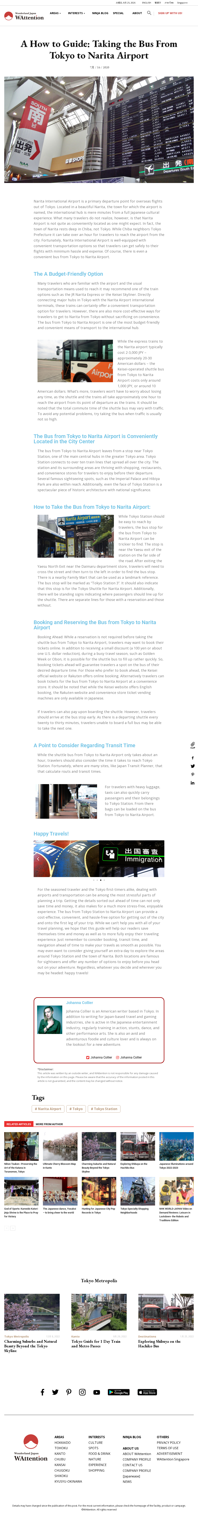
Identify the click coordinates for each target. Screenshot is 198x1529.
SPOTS (93, 1448)
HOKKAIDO (63, 1443)
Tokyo (78, 1109)
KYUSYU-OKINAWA (68, 1481)
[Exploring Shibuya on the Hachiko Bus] (137, 1146)
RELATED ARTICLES (19, 1124)
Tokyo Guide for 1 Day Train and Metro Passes (95, 1344)
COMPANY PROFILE (137, 1459)
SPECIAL (118, 13)
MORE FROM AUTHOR (49, 1124)
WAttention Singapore (173, 1459)
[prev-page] (6, 1228)
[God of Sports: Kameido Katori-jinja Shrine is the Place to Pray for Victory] (21, 1191)
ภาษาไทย (169, 2)
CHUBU (60, 1459)
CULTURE (96, 1443)
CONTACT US (133, 1465)
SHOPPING (96, 1470)
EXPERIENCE (98, 1465)
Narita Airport (49, 1109)
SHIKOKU (61, 1476)
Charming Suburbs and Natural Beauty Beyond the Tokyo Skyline (99, 1167)
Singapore (182, 2)
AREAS (54, 13)
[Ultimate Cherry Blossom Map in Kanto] (60, 1146)
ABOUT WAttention (137, 1454)
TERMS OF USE (167, 1448)
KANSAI (60, 1465)
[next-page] (12, 1228)
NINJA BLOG (100, 13)
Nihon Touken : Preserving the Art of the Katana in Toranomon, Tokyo (20, 1167)
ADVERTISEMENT (170, 1454)
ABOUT (137, 13)
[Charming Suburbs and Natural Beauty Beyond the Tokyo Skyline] (99, 1146)
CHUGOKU (62, 1470)
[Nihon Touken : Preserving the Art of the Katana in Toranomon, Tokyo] (21, 1146)
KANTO (60, 1454)
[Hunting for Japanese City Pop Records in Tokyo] (99, 1191)
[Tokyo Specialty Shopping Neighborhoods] (137, 1191)
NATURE (95, 1459)
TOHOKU (61, 1448)
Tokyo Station (105, 1109)
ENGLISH (146, 2)
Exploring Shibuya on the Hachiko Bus (159, 1344)
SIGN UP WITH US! (170, 13)
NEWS (127, 1482)
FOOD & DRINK (99, 1454)
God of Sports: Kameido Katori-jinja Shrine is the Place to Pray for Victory (21, 1212)
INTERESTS (75, 13)
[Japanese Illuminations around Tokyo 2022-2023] (176, 1146)
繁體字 (158, 2)
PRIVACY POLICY (169, 1443)
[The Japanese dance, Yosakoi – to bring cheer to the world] (60, 1191)
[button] (149, 14)
